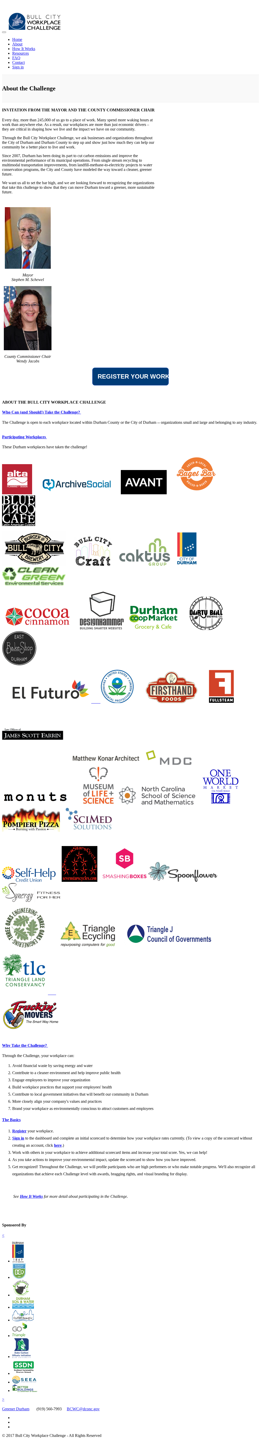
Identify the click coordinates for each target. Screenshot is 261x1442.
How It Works (23, 48)
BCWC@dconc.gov (83, 1409)
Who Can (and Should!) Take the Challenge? (41, 412)
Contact (18, 62)
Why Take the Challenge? (25, 1045)
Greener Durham (15, 1409)
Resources (20, 53)
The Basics (11, 1120)
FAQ (16, 58)
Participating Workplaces (24, 437)
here (58, 1145)
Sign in (18, 67)
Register (19, 1131)
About (17, 44)
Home (17, 39)
